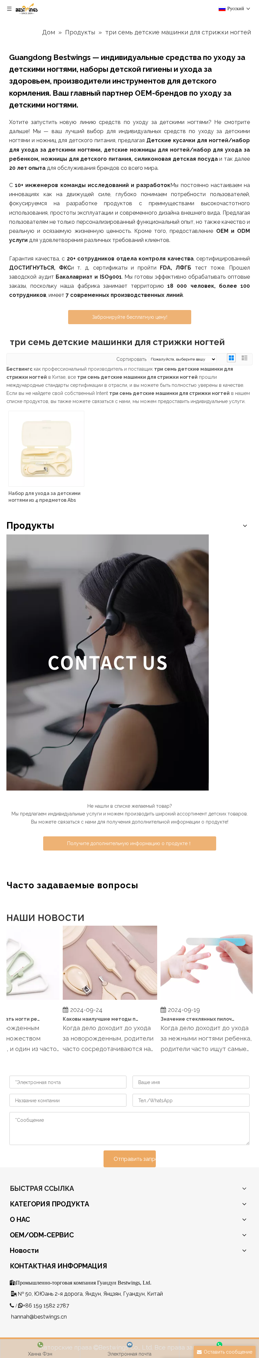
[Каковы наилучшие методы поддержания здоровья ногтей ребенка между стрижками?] (104, 999)
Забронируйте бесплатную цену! (129, 317)
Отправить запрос (135, 1159)
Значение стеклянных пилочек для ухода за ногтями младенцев (192, 1019)
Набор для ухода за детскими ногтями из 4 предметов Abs (44, 497)
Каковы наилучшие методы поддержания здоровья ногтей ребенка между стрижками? (95, 1019)
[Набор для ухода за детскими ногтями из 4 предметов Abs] (46, 448)
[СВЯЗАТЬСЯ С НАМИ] (107, 662)
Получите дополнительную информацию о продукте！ (129, 843)
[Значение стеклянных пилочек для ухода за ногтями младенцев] (201, 999)
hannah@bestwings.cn (39, 1317)
